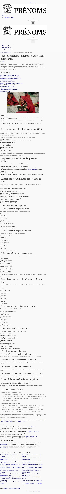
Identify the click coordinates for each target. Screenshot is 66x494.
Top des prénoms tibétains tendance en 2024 (9, 75)
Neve (27, 491)
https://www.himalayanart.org (31, 436)
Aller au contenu (33, 2)
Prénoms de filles (6, 14)
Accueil (1, 52)
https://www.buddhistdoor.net (32, 431)
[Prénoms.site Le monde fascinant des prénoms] (33, 8)
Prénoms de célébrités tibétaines (7, 86)
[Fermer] (33, 23)
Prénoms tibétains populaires (6, 80)
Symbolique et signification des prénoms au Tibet (10, 78)
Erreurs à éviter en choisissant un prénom (9, 89)
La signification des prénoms (8, 17)
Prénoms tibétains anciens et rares (7, 81)
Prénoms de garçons (6, 15)
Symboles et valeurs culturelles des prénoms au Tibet (11, 83)
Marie (3, 61)
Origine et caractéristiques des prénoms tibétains (10, 76)
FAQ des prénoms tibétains (5, 88)
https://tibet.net (18, 429)
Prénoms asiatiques (8, 488)
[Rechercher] (33, 18)
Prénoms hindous (3, 444)
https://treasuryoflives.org (29, 426)
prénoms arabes (8, 421)
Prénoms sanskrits (4, 442)
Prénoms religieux (16, 488)
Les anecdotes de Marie (5, 91)
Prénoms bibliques (4, 447)
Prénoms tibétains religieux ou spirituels (8, 84)
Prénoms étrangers (7, 52)
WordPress (37, 491)
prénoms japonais (22, 421)
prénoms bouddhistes (32, 169)
